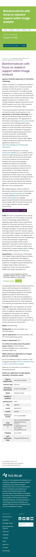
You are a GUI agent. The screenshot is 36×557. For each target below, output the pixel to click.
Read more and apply (12, 45)
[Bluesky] (24, 518)
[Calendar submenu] (9, 534)
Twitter (18, 30)
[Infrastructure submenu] (12, 516)
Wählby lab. (25, 250)
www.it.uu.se (22, 121)
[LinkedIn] (20, 518)
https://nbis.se (13, 198)
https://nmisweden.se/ (17, 193)
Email (29, 30)
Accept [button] (18, 281)
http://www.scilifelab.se (10, 153)
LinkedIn (24, 30)
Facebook (12, 30)
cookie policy (20, 277)
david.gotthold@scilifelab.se (12, 465)
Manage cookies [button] (8, 281)
